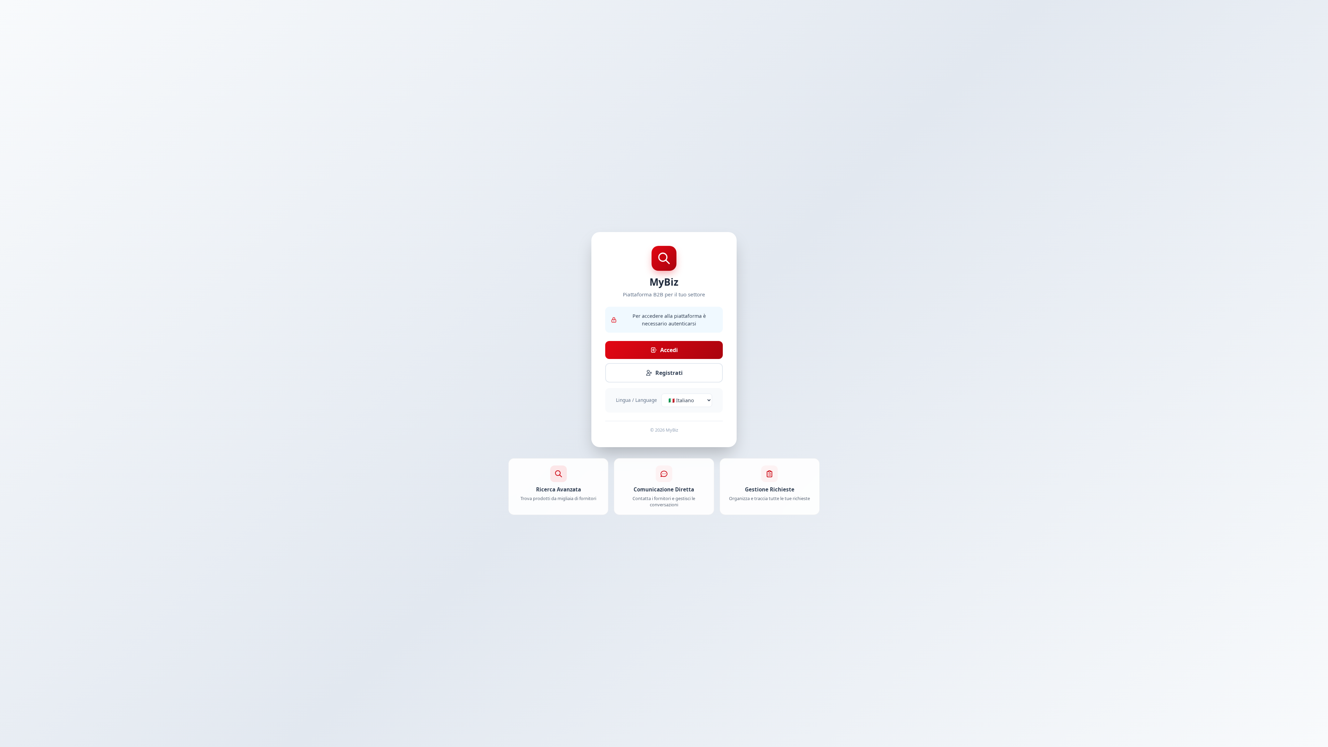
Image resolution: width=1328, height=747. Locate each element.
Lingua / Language (636, 400)
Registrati (669, 373)
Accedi (669, 350)
